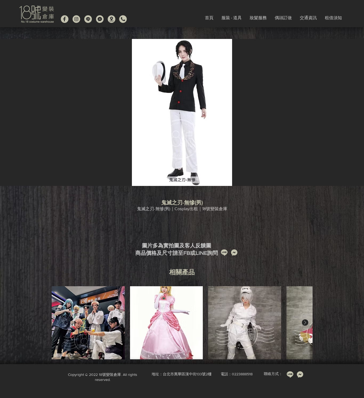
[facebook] (64, 19)
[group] (182, 323)
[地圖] (111, 19)
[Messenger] (99, 19)
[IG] (76, 19)
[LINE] (88, 19)
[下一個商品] (305, 322)
